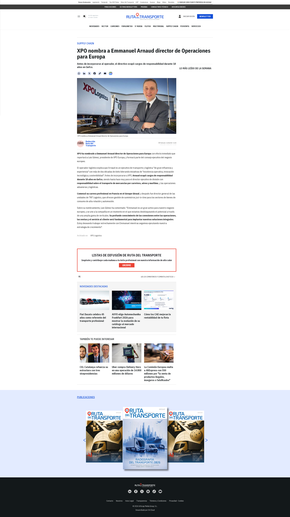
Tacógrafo (104, 2)
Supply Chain (85, 43)
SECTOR (105, 26)
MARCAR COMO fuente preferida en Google (195, 2)
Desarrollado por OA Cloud (145, 510)
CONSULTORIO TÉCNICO (159, 7)
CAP (137, 2)
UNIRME (126, 265)
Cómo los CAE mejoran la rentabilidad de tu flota (157, 316)
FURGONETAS (127, 26)
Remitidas (171, 2)
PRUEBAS (144, 7)
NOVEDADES (94, 26)
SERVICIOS (196, 26)
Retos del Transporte (127, 2)
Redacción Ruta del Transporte (91, 143)
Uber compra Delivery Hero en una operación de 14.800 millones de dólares (126, 370)
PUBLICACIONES (110, 7)
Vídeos (164, 2)
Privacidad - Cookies (176, 501)
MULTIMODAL (158, 26)
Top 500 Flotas (114, 2)
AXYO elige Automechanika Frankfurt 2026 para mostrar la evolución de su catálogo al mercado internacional (126, 321)
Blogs (158, 2)
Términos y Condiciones (158, 501)
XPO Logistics (96, 235)
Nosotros (119, 501)
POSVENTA (184, 26)
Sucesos (152, 2)
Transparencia (141, 501)
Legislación (95, 2)
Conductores (144, 2)
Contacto (109, 501)
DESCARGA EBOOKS (179, 7)
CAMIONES (114, 26)
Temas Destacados (84, 2)
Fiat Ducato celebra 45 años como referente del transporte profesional (93, 317)
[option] (145, 438)
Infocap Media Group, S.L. (148, 506)
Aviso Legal (129, 501)
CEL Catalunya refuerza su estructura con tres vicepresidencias (94, 370)
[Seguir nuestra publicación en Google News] (110, 73)
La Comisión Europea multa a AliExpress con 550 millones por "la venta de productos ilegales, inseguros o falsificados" (158, 373)
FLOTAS (148, 26)
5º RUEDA (138, 26)
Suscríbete (205, 16)
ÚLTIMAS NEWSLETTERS (128, 7)
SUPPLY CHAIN (172, 26)
